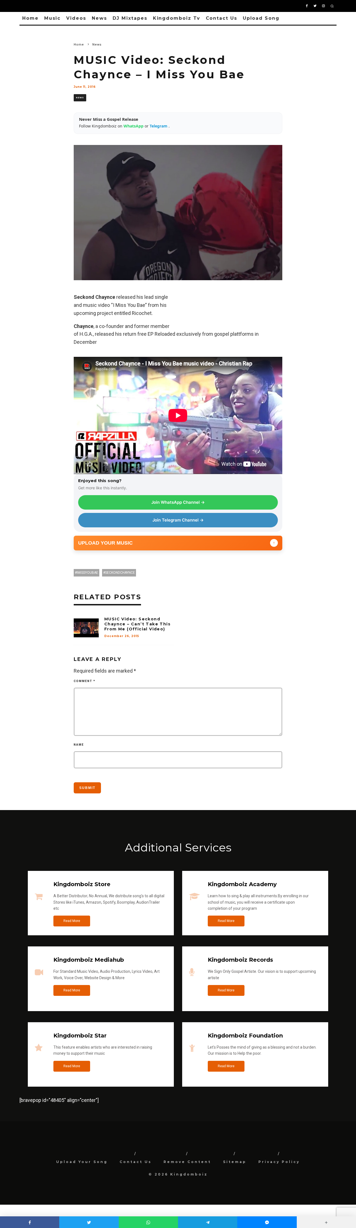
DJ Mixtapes (130, 18)
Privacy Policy (279, 1162)
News (99, 18)
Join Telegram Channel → (178, 520)
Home (30, 18)
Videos (76, 18)
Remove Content (187, 1162)
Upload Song (261, 18)
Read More (71, 921)
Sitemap (234, 1162)
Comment (84, 681)
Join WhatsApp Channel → (178, 502)
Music (52, 18)
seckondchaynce (120, 573)
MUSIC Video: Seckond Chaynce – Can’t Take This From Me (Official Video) (137, 623)
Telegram (159, 126)
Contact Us (221, 18)
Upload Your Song (82, 1162)
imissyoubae (87, 573)
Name (79, 744)
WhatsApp (134, 126)
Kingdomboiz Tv (176, 18)
